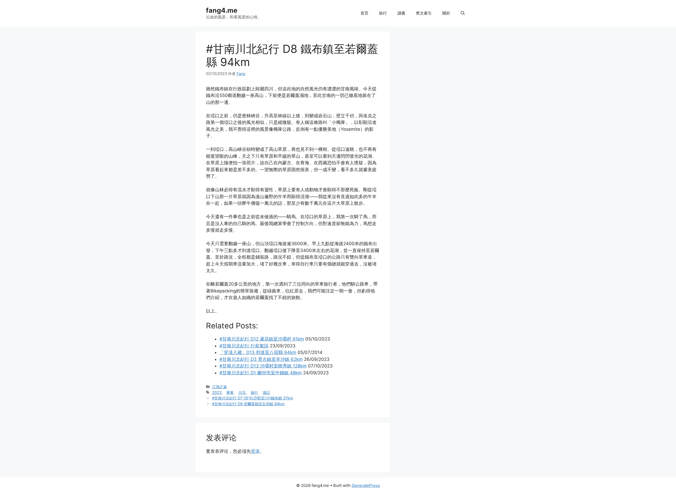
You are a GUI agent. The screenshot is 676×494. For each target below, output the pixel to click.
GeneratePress (366, 485)
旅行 (383, 13)
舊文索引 (424, 13)
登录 (255, 451)
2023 (217, 392)
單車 (230, 392)
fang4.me (221, 10)
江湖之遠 (219, 386)
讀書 (401, 13)
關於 (446, 13)
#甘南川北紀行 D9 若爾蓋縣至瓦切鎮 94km (248, 404)
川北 (242, 392)
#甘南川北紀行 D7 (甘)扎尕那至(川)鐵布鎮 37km (252, 398)
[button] (463, 13)
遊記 (266, 392)
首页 (364, 13)
